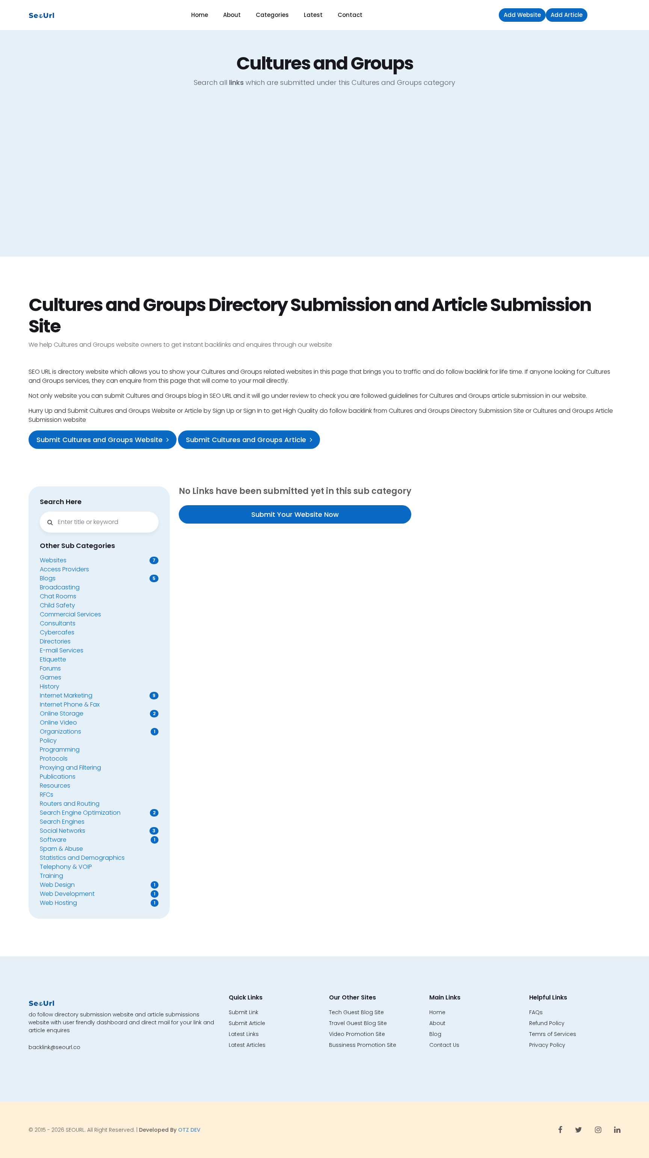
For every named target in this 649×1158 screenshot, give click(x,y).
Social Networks (62, 830)
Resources (55, 785)
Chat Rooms (58, 596)
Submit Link (243, 1012)
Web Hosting (58, 902)
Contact (350, 15)
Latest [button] (313, 15)
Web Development (67, 893)
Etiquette (53, 659)
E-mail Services (61, 650)
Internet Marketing (66, 695)
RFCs (46, 794)
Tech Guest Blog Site (356, 1012)
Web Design (57, 884)
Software (53, 839)
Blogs (48, 578)
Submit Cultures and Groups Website (99, 439)
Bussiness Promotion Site (362, 1045)
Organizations (60, 731)
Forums (50, 668)
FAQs (536, 1012)
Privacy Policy (547, 1045)
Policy (48, 740)
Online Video (58, 722)
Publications (57, 776)
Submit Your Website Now (295, 514)
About (232, 15)
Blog (435, 1034)
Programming (60, 749)
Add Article (567, 15)
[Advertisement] (324, 177)
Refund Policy (546, 1023)
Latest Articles (247, 1045)
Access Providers (64, 569)
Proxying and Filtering (70, 767)
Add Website (522, 15)
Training (51, 875)
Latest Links (244, 1034)
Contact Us (444, 1045)
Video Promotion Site (357, 1034)
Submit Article (247, 1023)
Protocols (54, 758)
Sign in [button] (606, 15)
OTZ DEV (189, 1130)
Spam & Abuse (61, 848)
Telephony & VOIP (66, 866)
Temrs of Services (552, 1034)
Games (50, 677)
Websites (53, 560)
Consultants (57, 623)
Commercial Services (70, 614)
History (49, 686)
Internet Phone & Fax (70, 704)
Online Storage (61, 713)
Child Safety (57, 605)
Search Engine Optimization (80, 812)
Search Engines (62, 821)
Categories (272, 15)
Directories (55, 641)
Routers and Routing (70, 803)
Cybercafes (57, 632)
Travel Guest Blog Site (358, 1023)
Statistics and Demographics (82, 857)
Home (199, 15)
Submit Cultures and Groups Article (246, 439)
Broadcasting (60, 587)
